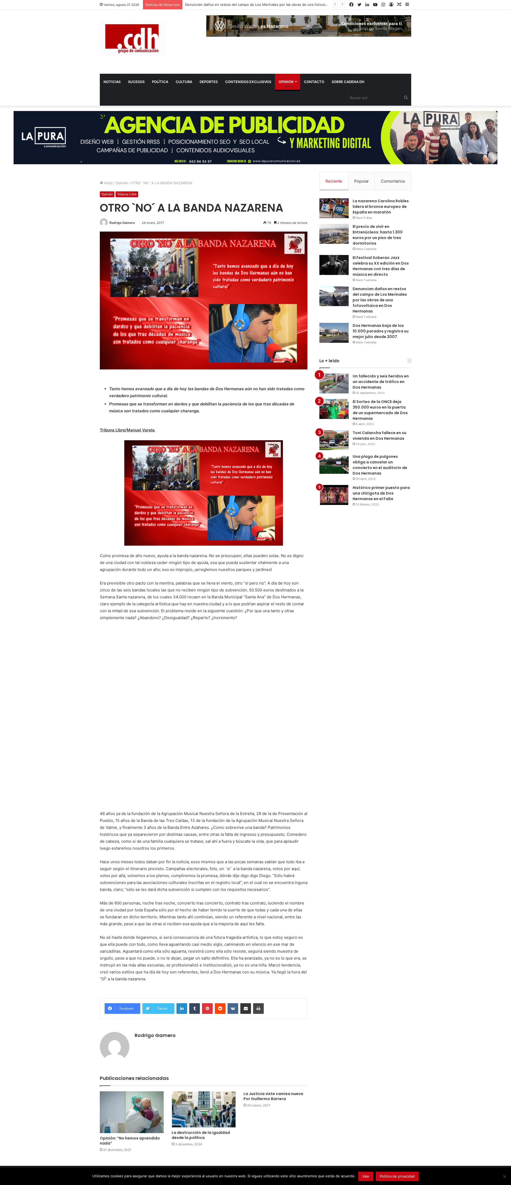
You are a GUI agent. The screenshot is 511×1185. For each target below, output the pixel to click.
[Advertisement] (140, 721)
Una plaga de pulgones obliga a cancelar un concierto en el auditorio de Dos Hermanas (380, 465)
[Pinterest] (207, 1008)
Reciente (333, 181)
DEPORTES (209, 82)
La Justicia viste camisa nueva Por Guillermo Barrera (273, 1096)
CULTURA (184, 82)
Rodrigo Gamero (122, 223)
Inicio (108, 183)
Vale (365, 1176)
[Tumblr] (194, 1008)
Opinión (122, 183)
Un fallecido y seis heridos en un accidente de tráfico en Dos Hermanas (381, 381)
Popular (361, 181)
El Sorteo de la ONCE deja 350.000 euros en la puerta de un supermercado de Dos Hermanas (380, 410)
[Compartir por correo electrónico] (245, 1008)
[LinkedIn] (181, 1008)
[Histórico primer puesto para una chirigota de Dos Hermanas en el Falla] (334, 495)
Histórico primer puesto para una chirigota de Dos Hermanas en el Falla (381, 493)
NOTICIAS (112, 82)
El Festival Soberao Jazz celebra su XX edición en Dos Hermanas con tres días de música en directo (381, 266)
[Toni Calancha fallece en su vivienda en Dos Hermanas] (334, 440)
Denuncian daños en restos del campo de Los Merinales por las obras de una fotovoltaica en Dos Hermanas (380, 300)
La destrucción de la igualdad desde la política (201, 1135)
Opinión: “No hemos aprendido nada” (130, 1140)
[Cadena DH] (133, 37)
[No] (504, 1176)
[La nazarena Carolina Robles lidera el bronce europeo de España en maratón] (334, 208)
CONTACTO (314, 82)
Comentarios (393, 181)
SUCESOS (136, 82)
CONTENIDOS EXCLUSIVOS (248, 82)
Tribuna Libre (127, 194)
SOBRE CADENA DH (348, 82)
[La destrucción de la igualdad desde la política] (204, 1109)
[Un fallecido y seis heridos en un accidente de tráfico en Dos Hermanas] (334, 383)
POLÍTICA (160, 82)
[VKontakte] (233, 1008)
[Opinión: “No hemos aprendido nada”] (132, 1112)
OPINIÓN (286, 82)
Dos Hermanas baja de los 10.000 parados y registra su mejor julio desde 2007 (381, 331)
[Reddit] (220, 1008)
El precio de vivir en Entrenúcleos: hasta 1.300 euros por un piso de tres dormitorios (378, 235)
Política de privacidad (397, 1176)
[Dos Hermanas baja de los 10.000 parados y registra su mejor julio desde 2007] (334, 333)
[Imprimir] (258, 1008)
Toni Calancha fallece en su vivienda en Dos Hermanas (379, 435)
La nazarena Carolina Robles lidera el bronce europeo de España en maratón (381, 206)
